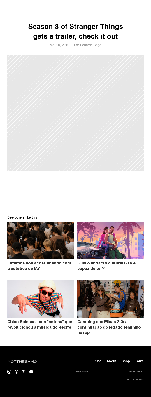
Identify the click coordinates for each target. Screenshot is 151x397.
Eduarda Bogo (90, 45)
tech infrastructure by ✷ (135, 379)
